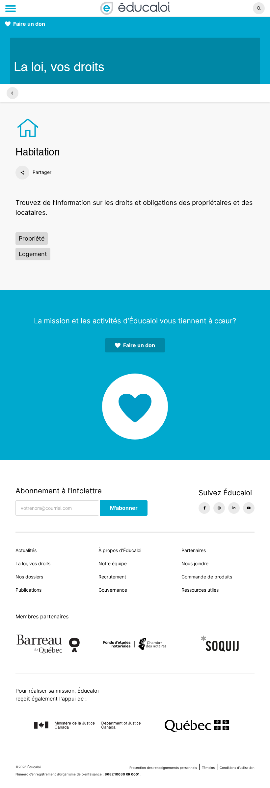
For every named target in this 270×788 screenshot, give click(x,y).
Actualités (26, 550)
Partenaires (193, 550)
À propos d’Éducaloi (119, 550)
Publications (28, 590)
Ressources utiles (200, 590)
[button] (225, 8)
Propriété (31, 238)
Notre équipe (112, 563)
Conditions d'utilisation (237, 768)
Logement (33, 253)
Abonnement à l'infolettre (58, 490)
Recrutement (112, 576)
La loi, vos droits (32, 563)
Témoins (208, 768)
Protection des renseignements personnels (163, 768)
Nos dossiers (29, 576)
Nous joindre (194, 563)
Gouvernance (112, 590)
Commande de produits (206, 576)
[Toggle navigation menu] (10, 8)
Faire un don (29, 23)
